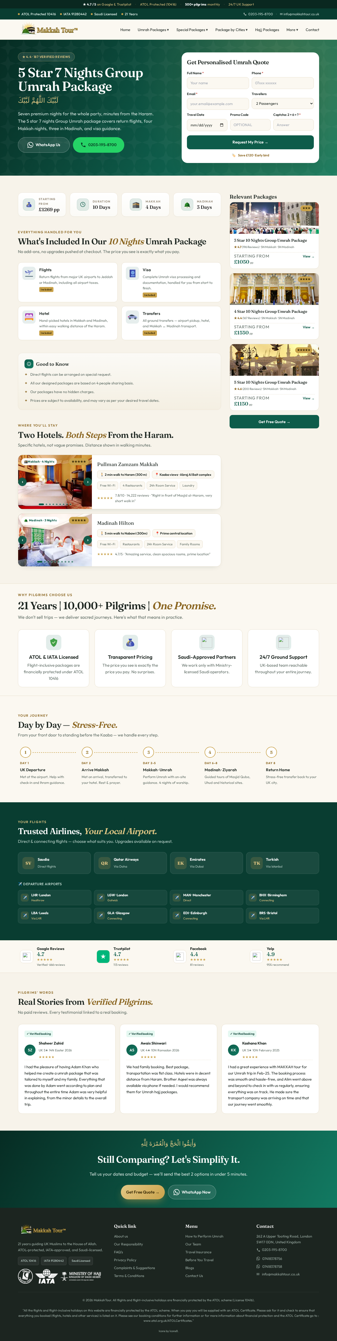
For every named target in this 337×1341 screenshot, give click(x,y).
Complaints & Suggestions (134, 1267)
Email (192, 94)
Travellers (259, 94)
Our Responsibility (128, 1244)
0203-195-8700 (260, 14)
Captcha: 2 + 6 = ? (287, 114)
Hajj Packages (267, 29)
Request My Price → (250, 142)
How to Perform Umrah (204, 1236)
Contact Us (194, 1275)
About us (121, 1236)
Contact (312, 29)
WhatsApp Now (196, 1192)
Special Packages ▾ (192, 29)
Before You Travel (199, 1260)
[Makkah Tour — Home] (49, 29)
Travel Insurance (198, 1252)
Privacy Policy (125, 1260)
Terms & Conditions (129, 1275)
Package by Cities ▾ (231, 29)
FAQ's (118, 1252)
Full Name (195, 73)
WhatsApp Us (48, 144)
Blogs (189, 1267)
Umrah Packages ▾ (153, 29)
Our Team (193, 1244)
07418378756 (271, 1258)
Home (125, 29)
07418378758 (271, 1266)
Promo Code (239, 114)
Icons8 (174, 1331)
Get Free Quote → (274, 421)
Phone (257, 73)
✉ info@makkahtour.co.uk (299, 14)
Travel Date (195, 114)
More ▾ (292, 29)
